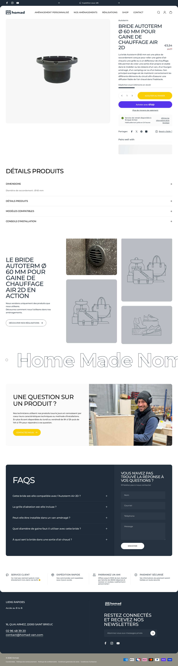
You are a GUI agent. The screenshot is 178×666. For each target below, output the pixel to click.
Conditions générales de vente (68, 662)
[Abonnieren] (152, 633)
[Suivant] (118, 3)
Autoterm (123, 20)
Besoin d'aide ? (165, 131)
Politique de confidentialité (47, 662)
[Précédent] (59, 3)
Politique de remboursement (26, 662)
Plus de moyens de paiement (145, 110)
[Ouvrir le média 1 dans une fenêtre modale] (58, 71)
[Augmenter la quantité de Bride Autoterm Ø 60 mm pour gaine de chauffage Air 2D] (132, 95)
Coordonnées (10, 662)
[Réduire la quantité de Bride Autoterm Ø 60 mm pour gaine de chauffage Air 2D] (121, 95)
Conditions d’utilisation (89, 662)
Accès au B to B (14, 608)
